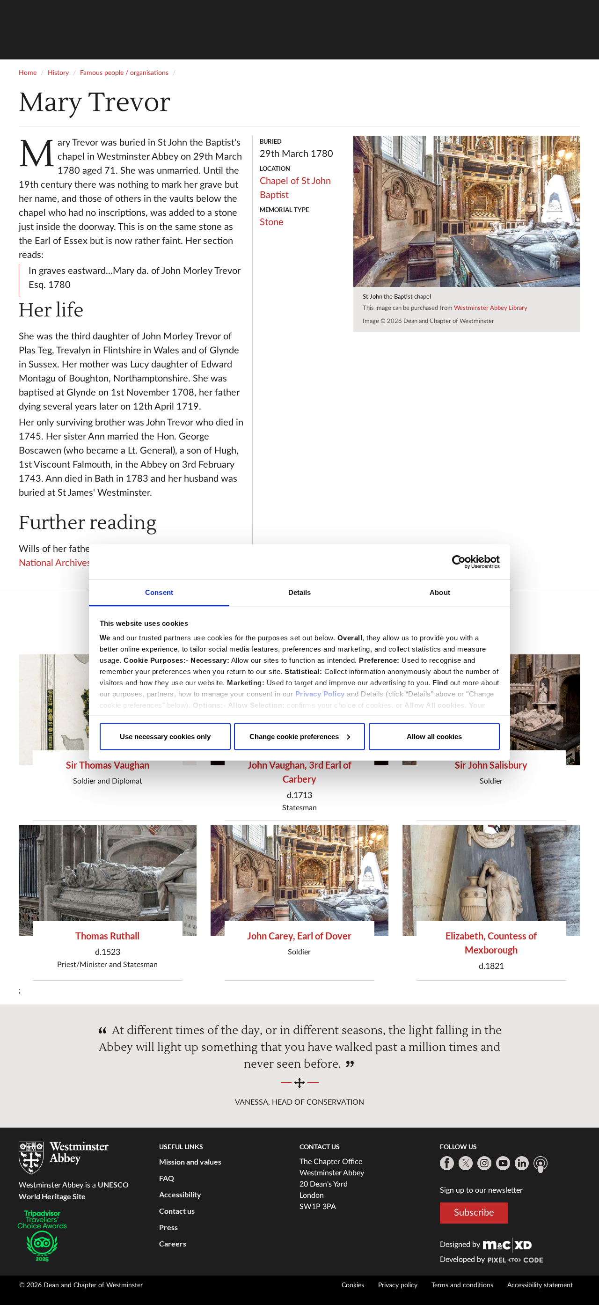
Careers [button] (172, 1243)
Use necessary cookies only (165, 736)
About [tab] (440, 592)
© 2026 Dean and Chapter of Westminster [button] (81, 1285)
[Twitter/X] (466, 1163)
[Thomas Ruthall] (108, 880)
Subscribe (474, 1212)
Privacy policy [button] (397, 1285)
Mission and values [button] (190, 1161)
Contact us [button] (177, 1210)
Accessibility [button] (180, 1194)
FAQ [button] (166, 1177)
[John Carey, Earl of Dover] (299, 880)
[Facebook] (447, 1163)
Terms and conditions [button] (462, 1285)
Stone (272, 222)
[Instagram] (484, 1163)
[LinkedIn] (522, 1163)
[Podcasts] (540, 1164)
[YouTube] (503, 1163)
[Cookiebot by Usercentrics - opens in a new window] (459, 562)
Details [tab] (299, 592)
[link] (507, 1244)
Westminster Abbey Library (490, 308)
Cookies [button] (353, 1285)
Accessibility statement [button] (540, 1285)
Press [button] (168, 1227)
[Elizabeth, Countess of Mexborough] (491, 880)
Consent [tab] (159, 592)
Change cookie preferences (294, 736)
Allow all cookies (434, 736)
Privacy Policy (320, 694)
